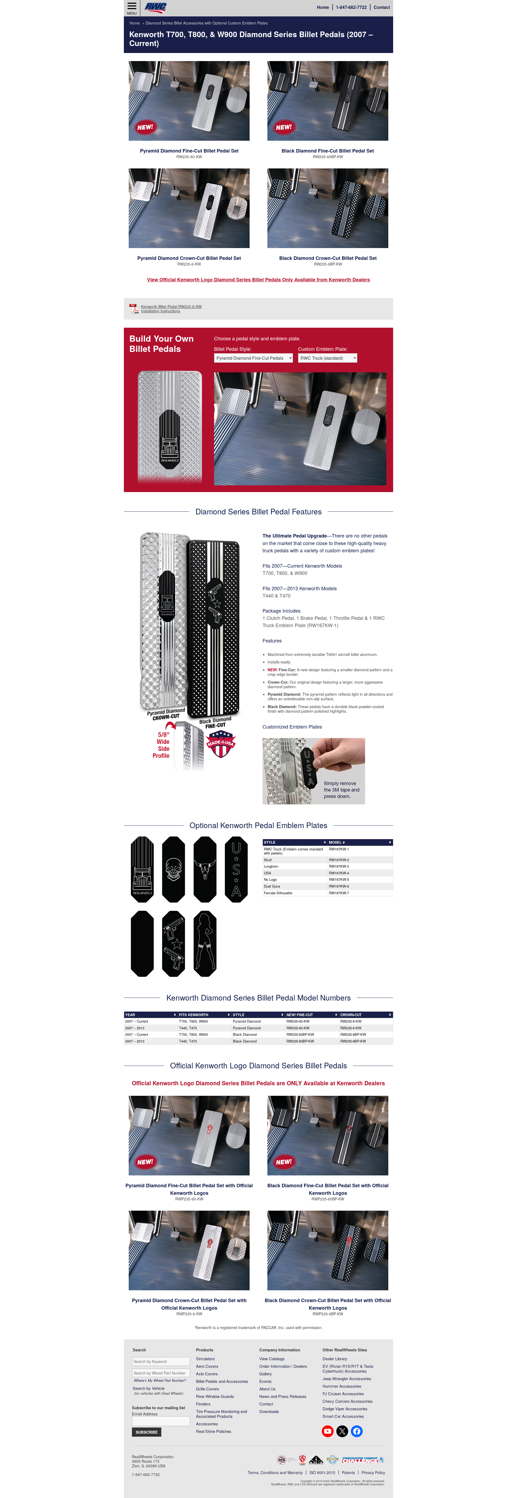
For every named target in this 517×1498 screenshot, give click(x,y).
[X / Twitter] (342, 1431)
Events (265, 1381)
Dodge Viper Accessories (345, 1408)
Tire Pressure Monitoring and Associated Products (221, 1413)
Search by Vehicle (158, 1390)
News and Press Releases (282, 1396)
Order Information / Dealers (283, 1366)
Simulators (205, 1358)
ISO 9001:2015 (322, 1472)
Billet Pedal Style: (232, 349)
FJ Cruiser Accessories (343, 1393)
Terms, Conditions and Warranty (275, 1472)
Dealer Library (335, 1358)
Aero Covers (207, 1366)
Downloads (269, 1411)
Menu (132, 13)
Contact (382, 7)
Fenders (203, 1404)
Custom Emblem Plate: (323, 349)
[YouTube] (328, 1431)
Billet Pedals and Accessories (222, 1381)
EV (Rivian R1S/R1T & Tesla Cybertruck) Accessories (348, 1368)
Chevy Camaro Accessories (348, 1401)
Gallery (265, 1373)
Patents (348, 1472)
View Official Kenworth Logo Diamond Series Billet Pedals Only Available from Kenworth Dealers (258, 279)
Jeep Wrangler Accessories (347, 1378)
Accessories (207, 1423)
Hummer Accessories (342, 1386)
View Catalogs (272, 1358)
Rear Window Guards (215, 1396)
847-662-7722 (351, 7)
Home (323, 7)
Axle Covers (207, 1373)
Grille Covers (207, 1388)
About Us (267, 1388)
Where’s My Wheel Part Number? (160, 1380)
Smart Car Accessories (343, 1416)
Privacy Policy (373, 1472)
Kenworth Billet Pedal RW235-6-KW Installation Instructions (171, 309)
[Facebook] (357, 1431)
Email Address (145, 1413)
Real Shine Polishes (213, 1431)
